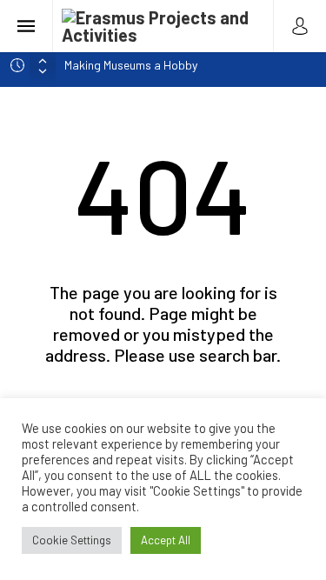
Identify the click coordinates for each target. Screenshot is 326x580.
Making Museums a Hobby (130, 64)
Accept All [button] (165, 540)
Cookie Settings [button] (71, 540)
